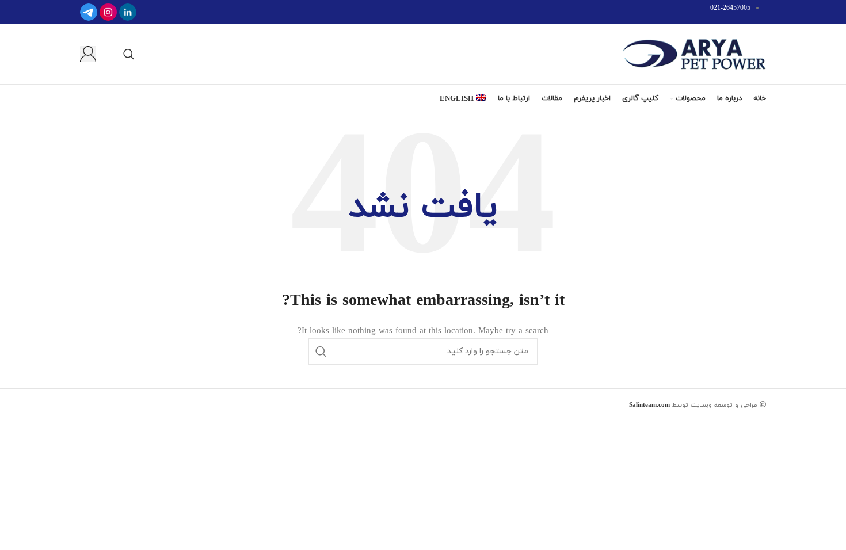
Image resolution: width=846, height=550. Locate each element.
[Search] (128, 54)
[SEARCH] (321, 351)
